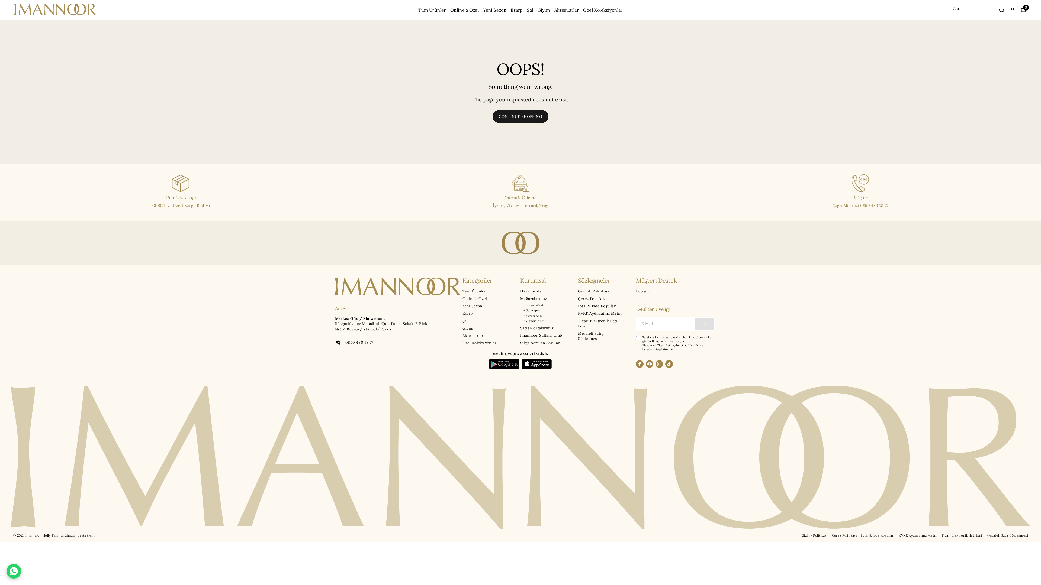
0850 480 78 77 (359, 342)
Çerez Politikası (592, 298)
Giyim (544, 10)
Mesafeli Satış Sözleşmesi (590, 336)
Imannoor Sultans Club (541, 335)
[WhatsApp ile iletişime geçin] (14, 571)
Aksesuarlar (566, 10)
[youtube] (649, 364)
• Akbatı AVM (533, 316)
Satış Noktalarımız (537, 328)
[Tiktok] (669, 364)
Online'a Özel (464, 10)
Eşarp (517, 10)
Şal (530, 10)
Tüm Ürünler (432, 10)
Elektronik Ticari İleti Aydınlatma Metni (669, 345)
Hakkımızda (530, 291)
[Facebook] (640, 364)
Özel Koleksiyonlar (602, 10)
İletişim (643, 291)
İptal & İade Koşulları (597, 306)
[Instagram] (659, 364)
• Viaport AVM (533, 321)
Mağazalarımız (533, 298)
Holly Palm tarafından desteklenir (69, 535)
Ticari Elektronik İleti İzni (597, 323)
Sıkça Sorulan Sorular (540, 342)
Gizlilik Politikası (593, 291)
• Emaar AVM (533, 305)
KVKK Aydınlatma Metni (600, 313)
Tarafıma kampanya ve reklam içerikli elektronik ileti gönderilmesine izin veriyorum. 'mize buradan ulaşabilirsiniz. (678, 343)
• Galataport (532, 310)
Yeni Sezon (494, 10)
